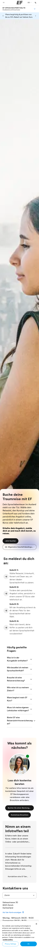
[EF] (20, 2)
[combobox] (19, 895)
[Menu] (34, 9)
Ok (28, 944)
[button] (4, 2)
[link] (14, 9)
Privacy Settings (10, 944)
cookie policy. (8, 939)
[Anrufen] (35, 2)
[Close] (36, 923)
